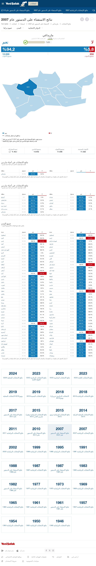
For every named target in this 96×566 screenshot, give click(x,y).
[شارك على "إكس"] (82, 19)
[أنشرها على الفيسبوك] (87, 19)
